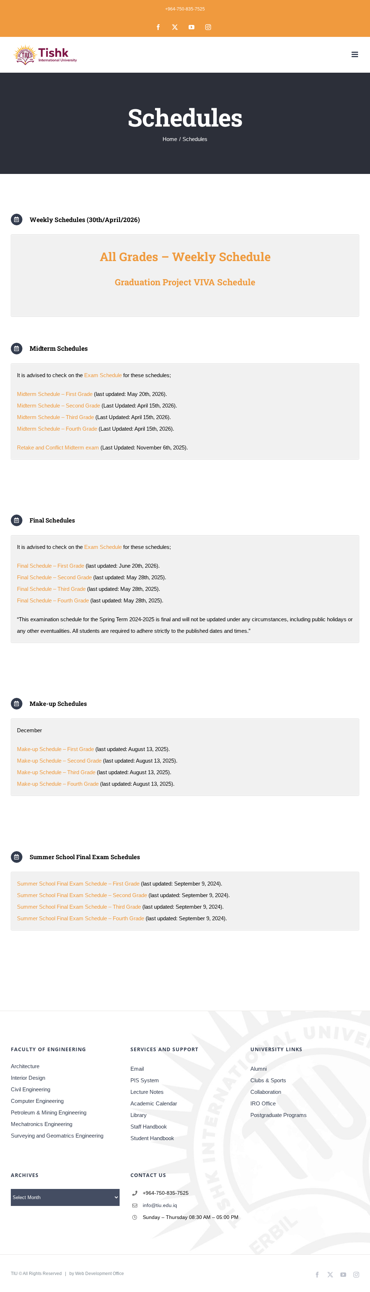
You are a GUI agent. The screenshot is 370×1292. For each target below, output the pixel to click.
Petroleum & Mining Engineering (48, 1112)
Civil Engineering (30, 1089)
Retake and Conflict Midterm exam (58, 447)
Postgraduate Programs (278, 1115)
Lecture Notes (147, 1092)
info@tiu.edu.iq (160, 1205)
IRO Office (263, 1103)
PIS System (144, 1080)
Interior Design (28, 1078)
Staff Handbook (148, 1126)
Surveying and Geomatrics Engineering (57, 1136)
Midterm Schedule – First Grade (54, 394)
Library (138, 1115)
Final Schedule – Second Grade (54, 577)
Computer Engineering (37, 1101)
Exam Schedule (103, 375)
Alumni (258, 1069)
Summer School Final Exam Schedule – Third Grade (79, 907)
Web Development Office (99, 1273)
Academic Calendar (153, 1103)
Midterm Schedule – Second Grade (58, 405)
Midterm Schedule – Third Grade (55, 417)
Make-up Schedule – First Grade (55, 749)
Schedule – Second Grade (116, 895)
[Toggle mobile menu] (355, 54)
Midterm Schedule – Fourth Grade (57, 429)
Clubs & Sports (268, 1080)
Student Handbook (152, 1138)
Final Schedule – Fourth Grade (53, 600)
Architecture (25, 1066)
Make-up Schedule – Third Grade (56, 772)
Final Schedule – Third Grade (51, 589)
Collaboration (265, 1092)
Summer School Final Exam (51, 895)
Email (137, 1069)
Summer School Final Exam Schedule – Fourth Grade (80, 918)
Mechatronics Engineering (41, 1124)
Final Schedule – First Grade (50, 566)
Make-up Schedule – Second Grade (59, 761)
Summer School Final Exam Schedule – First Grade (78, 883)
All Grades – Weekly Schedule (185, 256)
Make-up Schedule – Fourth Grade (58, 784)
